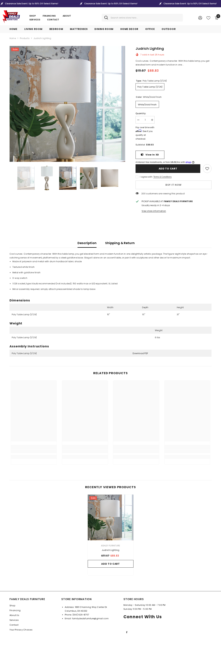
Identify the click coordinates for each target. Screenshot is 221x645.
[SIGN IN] (200, 18)
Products (25, 38)
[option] (67, 104)
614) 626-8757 (81, 614)
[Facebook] (126, 632)
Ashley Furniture (110, 545)
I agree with (146, 176)
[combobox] (145, 18)
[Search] (142, 18)
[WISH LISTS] (208, 18)
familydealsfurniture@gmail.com (90, 618)
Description (87, 243)
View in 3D (152, 154)
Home (12, 38)
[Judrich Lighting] (110, 517)
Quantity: (141, 113)
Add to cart (168, 168)
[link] (207, 168)
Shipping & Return (120, 243)
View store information (154, 211)
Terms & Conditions (162, 177)
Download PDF (140, 353)
